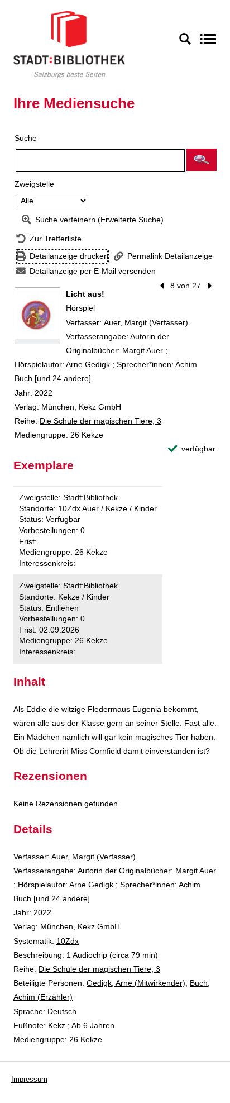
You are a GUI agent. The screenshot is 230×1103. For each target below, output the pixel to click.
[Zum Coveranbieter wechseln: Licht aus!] (37, 315)
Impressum (29, 1079)
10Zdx (67, 940)
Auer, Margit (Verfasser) (146, 322)
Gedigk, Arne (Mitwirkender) (136, 982)
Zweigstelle (34, 183)
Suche (26, 138)
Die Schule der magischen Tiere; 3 (100, 420)
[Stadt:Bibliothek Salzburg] (69, 44)
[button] (201, 160)
